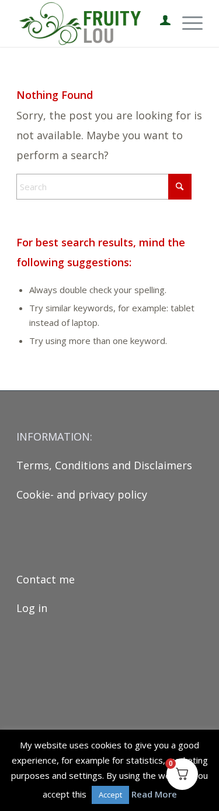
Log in (31, 608)
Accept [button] (110, 794)
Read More (154, 794)
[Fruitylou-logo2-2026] (90, 23)
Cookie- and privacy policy (81, 494)
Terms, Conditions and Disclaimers (104, 465)
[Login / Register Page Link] (159, 23)
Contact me (45, 579)
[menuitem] (159, 23)
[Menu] (187, 23)
